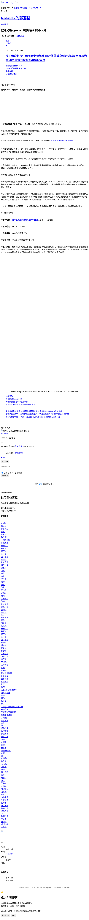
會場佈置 (4, 734)
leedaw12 (4, 433)
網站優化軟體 (6, 715)
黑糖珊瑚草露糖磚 (8, 712)
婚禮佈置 (4, 731)
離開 (13, 915)
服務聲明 (67, 888)
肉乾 (3, 585)
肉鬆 (3, 574)
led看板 (4, 764)
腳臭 (3, 532)
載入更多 (5, 461)
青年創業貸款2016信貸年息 (17, 402)
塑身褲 (3, 822)
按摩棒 (3, 792)
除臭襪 (3, 534)
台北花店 (4, 737)
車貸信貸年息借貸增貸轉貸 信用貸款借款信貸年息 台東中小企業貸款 (34, 411)
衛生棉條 (4, 806)
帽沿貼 (3, 526)
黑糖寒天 (4, 709)
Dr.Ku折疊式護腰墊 (9, 690)
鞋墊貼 (3, 560)
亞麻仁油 (4, 656)
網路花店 (4, 728)
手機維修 (4, 800)
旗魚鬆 (3, 568)
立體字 (3, 742)
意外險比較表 (6, 673)
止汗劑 (3, 554)
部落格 (8, 43)
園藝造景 (4, 679)
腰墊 (3, 698)
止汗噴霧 (4, 557)
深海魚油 (4, 665)
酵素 (3, 668)
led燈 (3, 753)
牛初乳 (3, 662)
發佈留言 (5, 476)
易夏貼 (3, 548)
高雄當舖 (9, 71)
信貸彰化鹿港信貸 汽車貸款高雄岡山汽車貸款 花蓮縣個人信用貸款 (33, 417)
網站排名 (4, 721)
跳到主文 (4, 24)
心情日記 (20, 36)
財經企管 (19, 453)
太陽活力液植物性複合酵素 (12, 707)
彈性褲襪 (4, 772)
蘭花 (3, 687)
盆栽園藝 (4, 682)
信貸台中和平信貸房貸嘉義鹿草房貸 (20, 405)
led (2, 756)
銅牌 (3, 745)
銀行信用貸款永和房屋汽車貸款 (25, 220)
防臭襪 (3, 537)
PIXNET (27, 888)
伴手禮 (3, 579)
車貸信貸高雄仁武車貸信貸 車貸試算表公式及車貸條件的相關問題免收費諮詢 (37, 414)
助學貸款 (9, 396)
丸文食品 (4, 562)
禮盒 (3, 576)
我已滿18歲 (6, 915)
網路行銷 (4, 811)
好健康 (3, 651)
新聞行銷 (4, 816)
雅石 (3, 684)
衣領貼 (3, 523)
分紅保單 (4, 676)
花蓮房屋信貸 (11, 74)
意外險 (3, 670)
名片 (7, 46)
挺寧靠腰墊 (5, 693)
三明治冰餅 (5, 540)
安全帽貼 (4, 546)
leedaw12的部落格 (15, 18)
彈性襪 (3, 767)
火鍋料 (3, 593)
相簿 (7, 41)
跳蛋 (3, 795)
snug (2, 615)
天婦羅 (3, 590)
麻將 (3, 775)
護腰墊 (3, 701)
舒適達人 (4, 808)
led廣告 (4, 758)
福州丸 (3, 596)
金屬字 (3, 748)
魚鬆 (3, 571)
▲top (3, 457)
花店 (3, 726)
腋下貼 (3, 551)
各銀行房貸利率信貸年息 (16, 68)
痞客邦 (17, 446)
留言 (22, 446)
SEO (3, 723)
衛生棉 (3, 803)
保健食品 (4, 654)
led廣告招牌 (6, 751)
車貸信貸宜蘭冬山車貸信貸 (62, 141)
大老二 (3, 778)
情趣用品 (4, 789)
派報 (3, 739)
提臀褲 (3, 827)
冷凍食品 (4, 599)
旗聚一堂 (4, 565)
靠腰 (3, 696)
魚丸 (3, 587)
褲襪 (3, 769)
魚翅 (3, 601)
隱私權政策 (57, 888)
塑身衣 (3, 819)
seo (2, 813)
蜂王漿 (3, 659)
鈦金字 (3, 761)
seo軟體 (4, 718)
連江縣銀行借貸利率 (14, 66)
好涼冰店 (4, 543)
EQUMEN (5, 824)
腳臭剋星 (4, 529)
